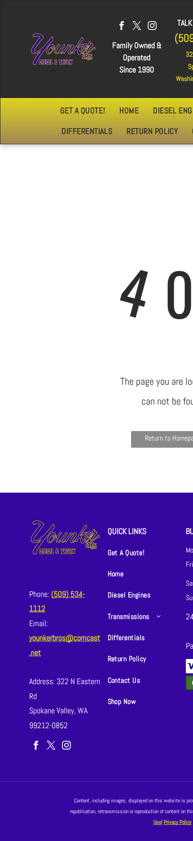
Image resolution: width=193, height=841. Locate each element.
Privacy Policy (178, 822)
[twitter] (137, 27)
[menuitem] (82, 110)
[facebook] (121, 27)
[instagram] (152, 27)
